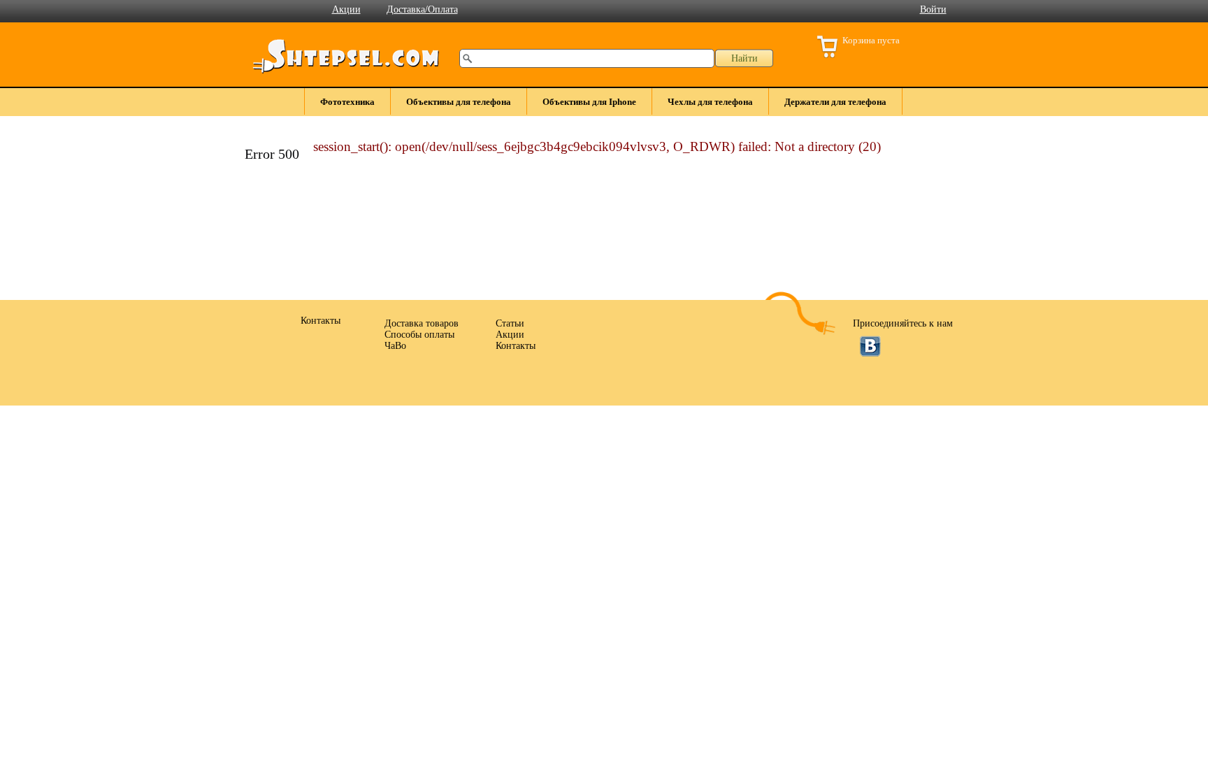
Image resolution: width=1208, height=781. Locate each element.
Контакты (515, 346)
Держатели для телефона (835, 101)
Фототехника (347, 101)
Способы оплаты (419, 334)
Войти (933, 9)
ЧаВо (395, 346)
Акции (346, 9)
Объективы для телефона (458, 101)
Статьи (510, 323)
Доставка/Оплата (422, 9)
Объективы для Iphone (589, 101)
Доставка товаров (421, 323)
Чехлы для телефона (710, 101)
